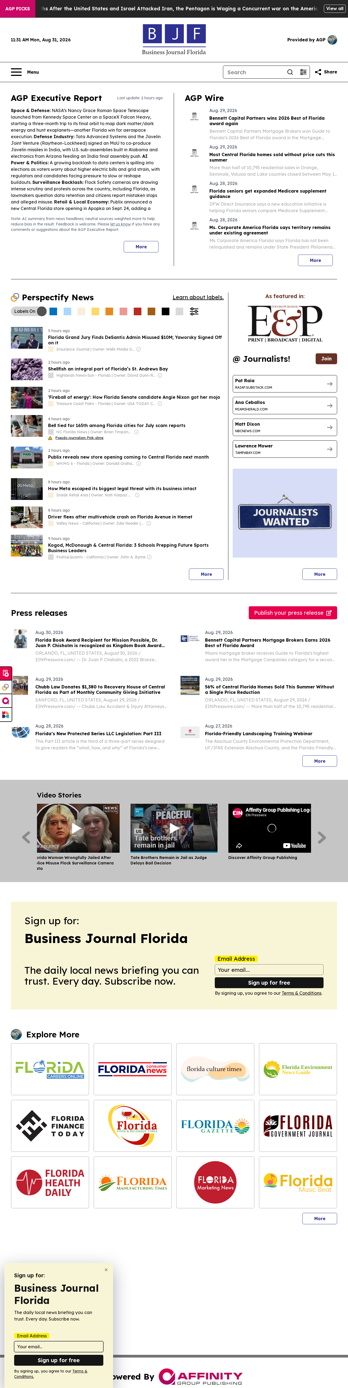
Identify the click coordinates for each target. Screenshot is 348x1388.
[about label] (51, 349)
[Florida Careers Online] (50, 1069)
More (141, 246)
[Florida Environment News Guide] (298, 1069)
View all (334, 8)
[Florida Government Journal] (298, 1126)
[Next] (322, 837)
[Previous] (26, 837)
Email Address (236, 959)
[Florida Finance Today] (50, 1126)
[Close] (106, 1269)
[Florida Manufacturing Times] (133, 1182)
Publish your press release (289, 612)
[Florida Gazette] (215, 1126)
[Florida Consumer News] (133, 1069)
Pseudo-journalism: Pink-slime (79, 438)
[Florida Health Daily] (50, 1182)
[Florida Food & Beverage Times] (133, 1126)
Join (326, 358)
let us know (120, 224)
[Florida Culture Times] (215, 1069)
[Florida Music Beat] (298, 1182)
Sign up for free (269, 982)
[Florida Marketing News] (215, 1182)
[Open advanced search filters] (303, 72)
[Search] (290, 72)
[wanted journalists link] (285, 323)
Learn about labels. (198, 297)
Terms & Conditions (301, 993)
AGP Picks (17, 8)
